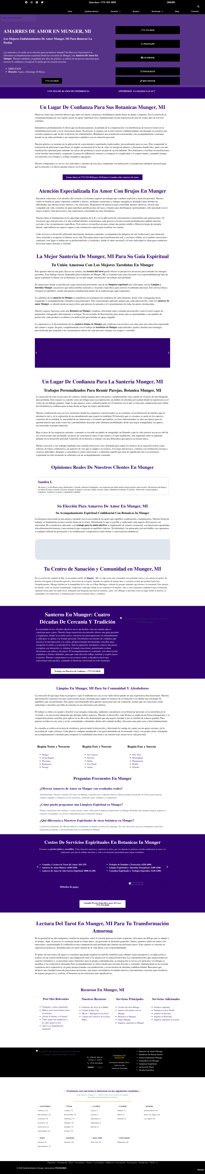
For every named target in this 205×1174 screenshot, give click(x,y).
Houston (90, 757)
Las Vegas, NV (149, 1119)
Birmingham (137, 757)
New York (136, 754)
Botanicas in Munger (127, 1016)
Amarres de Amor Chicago (151, 1051)
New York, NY (96, 1142)
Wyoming (46, 760)
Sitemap (200, 1170)
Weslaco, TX (69, 1123)
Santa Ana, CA (43, 1127)
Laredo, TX (68, 1110)
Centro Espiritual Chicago (150, 1058)
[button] (198, 6)
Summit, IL (95, 1115)
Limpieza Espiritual (148, 1064)
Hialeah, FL (121, 1110)
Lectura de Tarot (146, 1067)
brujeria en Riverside (163, 1016)
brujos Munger (124, 1019)
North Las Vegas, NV (152, 1115)
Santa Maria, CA (44, 1131)
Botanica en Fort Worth (164, 1010)
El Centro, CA (43, 1123)
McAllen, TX (68, 1127)
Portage (45, 767)
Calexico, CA (43, 1110)
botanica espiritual (162, 1007)
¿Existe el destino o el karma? (55, 1016)
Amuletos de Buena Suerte (151, 1054)
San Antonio (92, 754)
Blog (177, 11)
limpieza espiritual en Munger (131, 1022)
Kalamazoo (47, 764)
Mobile (135, 764)
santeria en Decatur (162, 1013)
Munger (45, 754)
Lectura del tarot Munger (129, 1007)
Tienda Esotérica (146, 1070)
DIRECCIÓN (14, 68)
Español (91, 1067)
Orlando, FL (121, 1119)
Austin (90, 767)
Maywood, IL (96, 1119)
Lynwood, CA (43, 1119)
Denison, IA (42, 1142)
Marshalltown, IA (44, 1146)
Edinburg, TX (69, 1119)
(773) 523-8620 (96, 1063)
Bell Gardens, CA (44, 1115)
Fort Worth (92, 764)
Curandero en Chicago (149, 1061)
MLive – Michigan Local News (95, 1013)
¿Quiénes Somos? (92, 11)
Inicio (70, 11)
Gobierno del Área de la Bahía (95, 1007)
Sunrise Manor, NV (151, 1110)
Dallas (90, 760)
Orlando (135, 767)
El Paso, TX (68, 1131)
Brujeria (136, 11)
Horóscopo (156, 11)
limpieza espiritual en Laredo (166, 1019)
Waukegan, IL (96, 1123)
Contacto (195, 11)
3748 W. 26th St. (96, 1057)
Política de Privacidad (119, 1068)
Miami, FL (121, 1115)
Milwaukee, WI (122, 1142)
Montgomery (137, 760)
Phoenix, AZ (69, 1142)
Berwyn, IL (95, 1127)
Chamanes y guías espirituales (55, 1006)
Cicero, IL (94, 1110)
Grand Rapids (48, 757)
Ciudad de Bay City (90, 1010)
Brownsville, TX (70, 1115)
